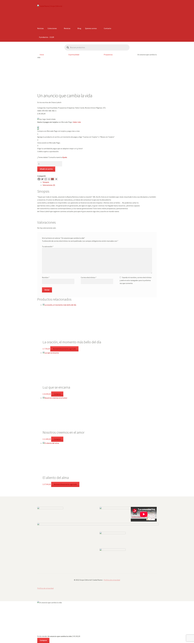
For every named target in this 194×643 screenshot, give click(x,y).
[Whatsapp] (49, 179)
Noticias (40, 28)
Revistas (67, 28)
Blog (79, 28)
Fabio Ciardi (79, 108)
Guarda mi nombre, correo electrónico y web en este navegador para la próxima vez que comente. (135, 280)
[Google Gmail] (52, 179)
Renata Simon (90, 108)
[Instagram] (45, 179)
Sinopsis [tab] (46, 182)
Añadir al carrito (46, 169)
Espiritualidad (73, 54)
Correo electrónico (88, 277)
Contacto (107, 28)
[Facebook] (39, 179)
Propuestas (108, 54)
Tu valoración (47, 246)
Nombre (46, 277)
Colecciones (52, 28)
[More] (56, 179)
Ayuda (64, 157)
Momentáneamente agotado (64, 349)
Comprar (57, 394)
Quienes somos (91, 28)
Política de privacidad (112, 580)
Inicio (42, 54)
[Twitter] (42, 179)
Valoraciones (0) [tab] (49, 185)
